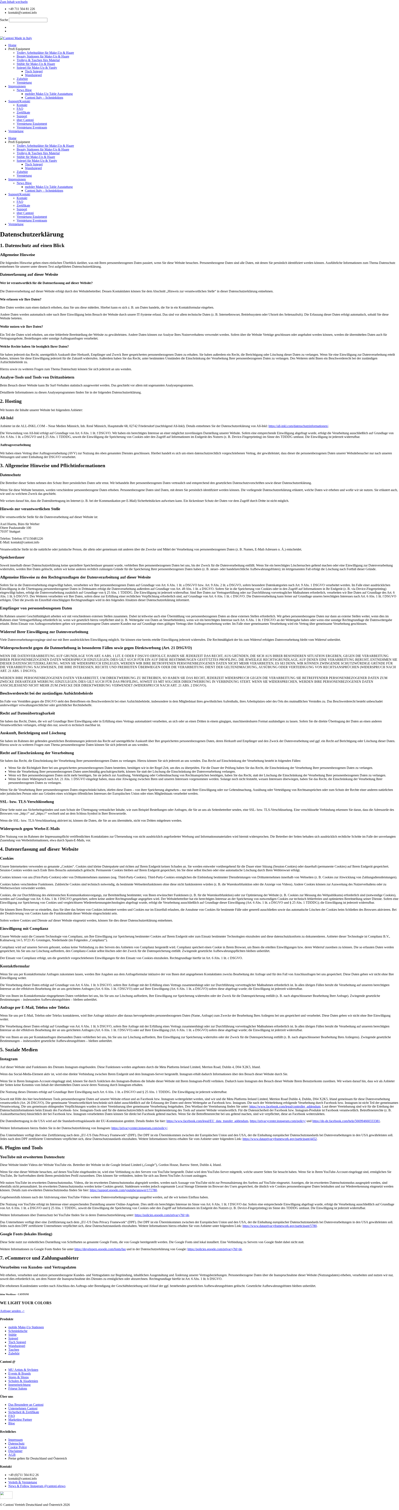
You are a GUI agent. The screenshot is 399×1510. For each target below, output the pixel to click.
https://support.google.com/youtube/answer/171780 (123, 1190)
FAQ (20, 108)
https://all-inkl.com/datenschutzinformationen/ (298, 426)
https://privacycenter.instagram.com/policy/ (278, 1121)
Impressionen (17, 86)
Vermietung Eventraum (32, 127)
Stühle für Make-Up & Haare (36, 64)
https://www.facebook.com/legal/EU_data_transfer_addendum (207, 1121)
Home (12, 45)
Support (22, 116)
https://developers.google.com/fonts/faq (100, 1249)
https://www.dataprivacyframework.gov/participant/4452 (280, 1139)
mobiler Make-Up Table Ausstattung (49, 94)
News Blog (24, 90)
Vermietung (24, 82)
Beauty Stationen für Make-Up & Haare (43, 56)
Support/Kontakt (19, 101)
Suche (4, 20)
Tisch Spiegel (34, 71)
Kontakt (22, 105)
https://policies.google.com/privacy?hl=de (162, 1215)
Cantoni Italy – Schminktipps (44, 97)
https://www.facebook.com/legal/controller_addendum (284, 1106)
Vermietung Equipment (32, 123)
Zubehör (22, 79)
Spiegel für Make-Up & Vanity (37, 67)
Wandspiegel (33, 75)
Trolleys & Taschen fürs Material (38, 60)
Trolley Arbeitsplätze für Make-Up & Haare (45, 52)
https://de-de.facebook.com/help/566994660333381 (346, 1121)
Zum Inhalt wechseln (14, 2)
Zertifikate (23, 112)
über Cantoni (25, 120)
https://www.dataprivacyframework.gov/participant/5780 (280, 1226)
